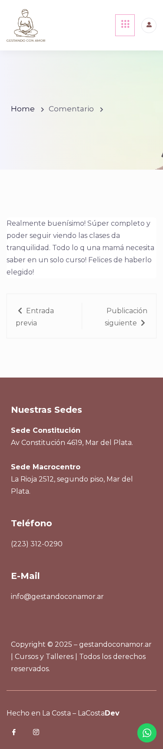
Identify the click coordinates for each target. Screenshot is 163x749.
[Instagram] (42, 733)
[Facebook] (20, 733)
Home (23, 108)
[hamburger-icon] (125, 25)
